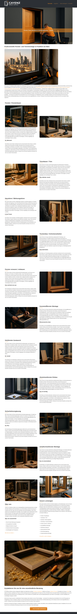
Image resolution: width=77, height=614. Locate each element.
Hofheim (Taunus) (62, 87)
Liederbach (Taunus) (55, 87)
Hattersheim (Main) (39, 87)
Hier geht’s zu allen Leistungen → (46, 536)
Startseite (50, 3)
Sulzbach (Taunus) (53, 591)
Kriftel (49, 87)
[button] (58, 3)
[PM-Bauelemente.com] (12, 3)
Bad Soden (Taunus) (12, 88)
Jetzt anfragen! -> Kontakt (66, 3)
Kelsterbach (46, 87)
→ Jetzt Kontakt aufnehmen (38, 608)
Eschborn (18, 88)
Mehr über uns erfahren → (10, 532)
